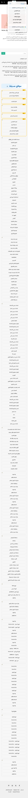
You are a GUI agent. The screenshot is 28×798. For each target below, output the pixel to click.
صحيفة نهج (14, 169)
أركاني (14, 218)
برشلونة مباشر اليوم (14, 606)
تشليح (14, 562)
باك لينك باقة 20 (14, 438)
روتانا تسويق (14, 188)
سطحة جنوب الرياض (14, 555)
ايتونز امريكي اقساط (14, 369)
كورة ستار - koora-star (14, 624)
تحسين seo (14, 110)
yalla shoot (14, 477)
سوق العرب (14, 435)
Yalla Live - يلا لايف (14, 648)
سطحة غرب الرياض (14, 552)
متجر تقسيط (14, 338)
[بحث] (2, 2)
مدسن (14, 185)
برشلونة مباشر (14, 483)
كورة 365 (14, 585)
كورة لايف (14, 672)
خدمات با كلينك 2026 (14, 450)
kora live (14, 669)
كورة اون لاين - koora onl (14, 651)
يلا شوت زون (14, 768)
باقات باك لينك (14, 248)
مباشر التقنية (14, 221)
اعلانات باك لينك (14, 462)
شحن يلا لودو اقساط (14, 326)
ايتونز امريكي (14, 320)
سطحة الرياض (14, 537)
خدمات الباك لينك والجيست (14, 429)
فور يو (14, 375)
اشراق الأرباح (14, 233)
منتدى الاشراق (14, 266)
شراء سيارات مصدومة (14, 577)
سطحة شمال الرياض (14, 549)
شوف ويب (14, 154)
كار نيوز (14, 172)
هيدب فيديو (14, 203)
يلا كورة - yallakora (14, 654)
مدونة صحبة (14, 224)
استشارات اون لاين (14, 197)
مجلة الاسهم (14, 157)
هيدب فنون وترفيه (14, 296)
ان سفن (14, 145)
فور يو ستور (14, 351)
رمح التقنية (14, 206)
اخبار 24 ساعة (14, 293)
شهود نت (14, 215)
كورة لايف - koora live (14, 741)
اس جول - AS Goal (14, 660)
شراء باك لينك (14, 239)
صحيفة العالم (14, 299)
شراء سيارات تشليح (14, 568)
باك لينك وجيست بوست (14, 272)
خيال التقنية (14, 151)
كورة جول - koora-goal (14, 627)
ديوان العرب (14, 456)
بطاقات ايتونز (14, 393)
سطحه (14, 540)
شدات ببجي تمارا (14, 308)
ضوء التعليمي (14, 121)
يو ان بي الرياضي (14, 287)
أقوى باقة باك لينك (14, 447)
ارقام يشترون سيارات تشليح (14, 574)
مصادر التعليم (14, 278)
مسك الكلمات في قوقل (14, 139)
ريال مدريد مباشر (14, 486)
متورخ (14, 182)
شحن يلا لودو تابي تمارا (14, 363)
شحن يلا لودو (14, 384)
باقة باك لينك (14, 107)
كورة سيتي (14, 588)
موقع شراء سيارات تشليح (14, 571)
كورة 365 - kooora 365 (14, 657)
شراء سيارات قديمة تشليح (14, 580)
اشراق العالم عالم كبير (14, 263)
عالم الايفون (14, 163)
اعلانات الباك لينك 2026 (14, 269)
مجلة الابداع (14, 191)
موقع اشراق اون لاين (14, 130)
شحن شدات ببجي (14, 378)
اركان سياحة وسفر (14, 133)
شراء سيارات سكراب (14, 565)
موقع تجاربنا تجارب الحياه (14, 453)
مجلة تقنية (14, 284)
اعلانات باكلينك (14, 468)
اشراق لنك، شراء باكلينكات (14, 251)
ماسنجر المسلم (14, 116)
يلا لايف (14, 597)
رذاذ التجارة (14, 209)
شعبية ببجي (14, 390)
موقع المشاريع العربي (14, 275)
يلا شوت (14, 474)
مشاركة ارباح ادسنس (14, 95)
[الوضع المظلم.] (4, 2)
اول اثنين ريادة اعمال (14, 92)
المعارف (14, 200)
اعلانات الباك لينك (14, 254)
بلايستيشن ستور (14, 396)
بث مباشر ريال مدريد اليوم (14, 594)
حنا (14, 414)
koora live (14, 636)
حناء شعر (14, 411)
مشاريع (14, 459)
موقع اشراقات (14, 127)
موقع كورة (14, 711)
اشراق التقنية (14, 142)
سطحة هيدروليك (14, 546)
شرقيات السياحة (14, 227)
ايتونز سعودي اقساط (14, 323)
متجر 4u (14, 354)
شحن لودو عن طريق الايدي (14, 387)
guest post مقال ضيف (14, 432)
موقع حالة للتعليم (14, 290)
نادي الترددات (14, 194)
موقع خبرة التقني (14, 175)
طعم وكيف (14, 212)
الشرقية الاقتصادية (14, 160)
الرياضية (14, 465)
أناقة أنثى (14, 179)
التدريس (14, 260)
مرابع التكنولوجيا (14, 148)
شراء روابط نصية (14, 245)
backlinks (14, 257)
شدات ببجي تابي (14, 314)
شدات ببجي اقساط (14, 305)
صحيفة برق (14, 124)
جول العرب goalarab (14, 591)
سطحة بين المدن (14, 543)
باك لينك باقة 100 (14, 441)
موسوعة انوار (14, 230)
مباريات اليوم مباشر (14, 480)
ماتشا (14, 417)
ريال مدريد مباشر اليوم (14, 603)
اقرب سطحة (14, 558)
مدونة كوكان (14, 166)
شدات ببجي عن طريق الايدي (14, 357)
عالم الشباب (14, 101)
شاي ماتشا (14, 420)
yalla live (14, 615)
